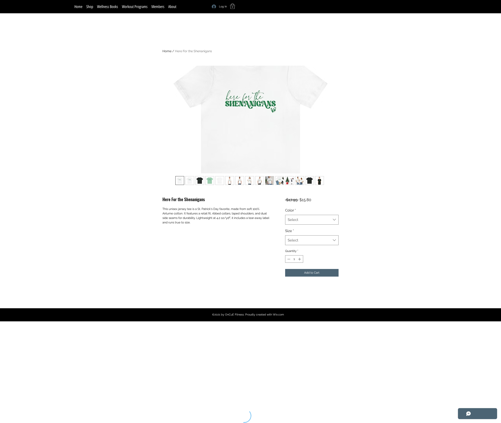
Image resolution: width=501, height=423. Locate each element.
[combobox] (312, 220)
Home (166, 51)
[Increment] (300, 259)
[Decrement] (288, 259)
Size (289, 231)
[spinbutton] (294, 259)
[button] (232, 6)
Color (290, 210)
